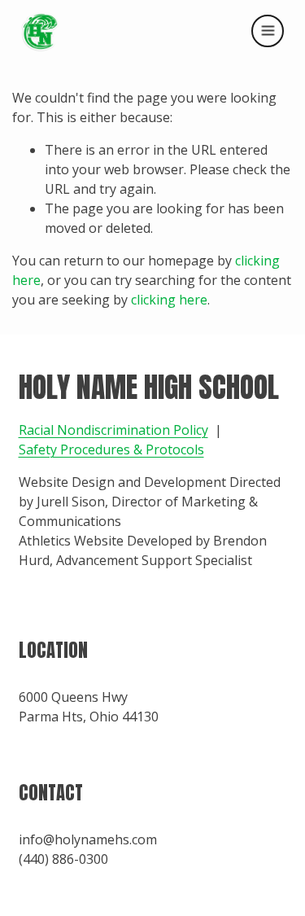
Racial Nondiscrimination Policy (113, 430)
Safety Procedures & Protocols (111, 449)
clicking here (169, 300)
